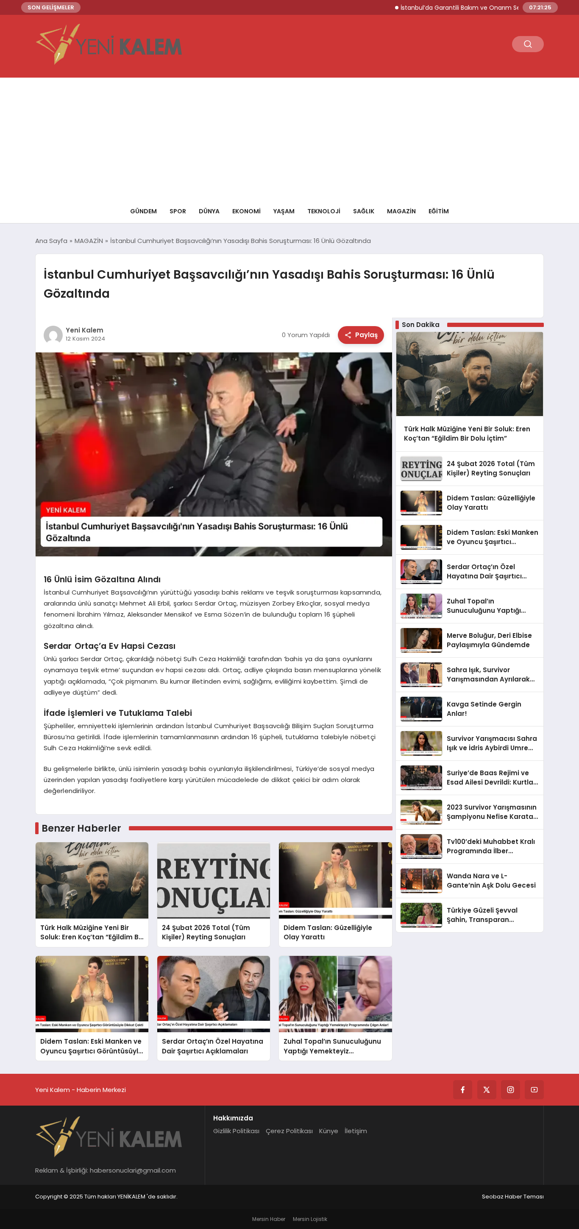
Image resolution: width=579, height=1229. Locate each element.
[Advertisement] (289, 137)
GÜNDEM (143, 211)
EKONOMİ (246, 211)
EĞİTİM (439, 211)
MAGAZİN (401, 211)
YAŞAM (284, 211)
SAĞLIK (363, 211)
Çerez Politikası (289, 1130)
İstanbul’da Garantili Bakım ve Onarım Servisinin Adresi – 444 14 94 (468, 7)
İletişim (356, 1130)
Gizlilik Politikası (236, 1130)
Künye (328, 1130)
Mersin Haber (268, 1219)
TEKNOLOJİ (323, 211)
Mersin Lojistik (310, 1219)
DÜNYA (209, 211)
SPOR (178, 211)
